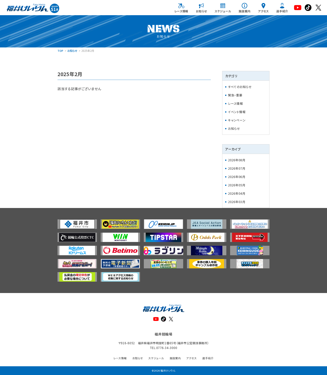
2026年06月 (236, 176)
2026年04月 (236, 193)
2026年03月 (236, 201)
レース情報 (181, 11)
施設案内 (245, 11)
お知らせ (201, 11)
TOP (60, 51)
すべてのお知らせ (240, 86)
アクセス (263, 11)
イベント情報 (236, 112)
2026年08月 (236, 160)
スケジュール (223, 11)
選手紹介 (282, 11)
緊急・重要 (235, 95)
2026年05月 (236, 185)
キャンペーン (236, 120)
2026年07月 (236, 168)
